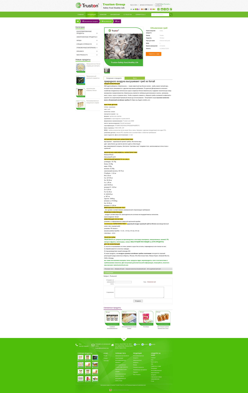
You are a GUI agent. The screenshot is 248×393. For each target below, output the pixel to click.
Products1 (113, 276)
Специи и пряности (84, 44)
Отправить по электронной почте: (110, 282)
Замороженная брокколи (122, 355)
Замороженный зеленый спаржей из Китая (92, 77)
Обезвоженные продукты (91, 21)
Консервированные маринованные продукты (156, 372)
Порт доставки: (150, 40)
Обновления (115, 14)
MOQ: (147, 43)
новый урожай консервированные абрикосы (120, 360)
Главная (81, 14)
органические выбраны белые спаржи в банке (91, 89)
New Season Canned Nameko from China (148, 327)
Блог (152, 360)
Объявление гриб (151, 281)
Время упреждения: (152, 46)
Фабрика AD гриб (119, 269)
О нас (152, 381)
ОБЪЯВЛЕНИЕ (107, 21)
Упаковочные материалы (86, 47)
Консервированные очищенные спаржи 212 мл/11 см (92, 102)
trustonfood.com (141, 385)
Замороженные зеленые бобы (165, 327)
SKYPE (138, 344)
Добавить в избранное (146, 5)
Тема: (144, 282)
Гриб (118, 21)
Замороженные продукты (86, 37)
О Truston (128, 14)
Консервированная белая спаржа (114, 327)
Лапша (79, 40)
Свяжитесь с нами (141, 15)
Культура (106, 360)
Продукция (91, 14)
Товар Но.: (149, 38)
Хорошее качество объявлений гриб (136, 269)
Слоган (106, 358)
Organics (80, 51)
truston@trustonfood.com (102, 348)
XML (152, 364)
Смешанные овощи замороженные (156, 378)
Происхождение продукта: (150, 32)
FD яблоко (131, 326)
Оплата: (148, 48)
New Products (82, 55)
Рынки (105, 355)
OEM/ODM (103, 14)
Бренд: (148, 35)
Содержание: (110, 292)
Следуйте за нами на (158, 4)
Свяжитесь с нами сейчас (154, 54)
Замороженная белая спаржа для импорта (93, 65)
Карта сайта (133, 5)
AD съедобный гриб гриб (154, 269)
